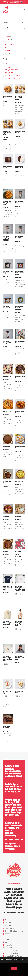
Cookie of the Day (7, 692)
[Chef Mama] (6, 9)
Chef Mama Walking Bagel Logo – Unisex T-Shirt (7, 658)
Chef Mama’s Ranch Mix (19, 237)
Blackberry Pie (7, 376)
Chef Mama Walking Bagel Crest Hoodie (7, 623)
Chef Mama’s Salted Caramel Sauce (19, 273)
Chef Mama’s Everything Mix (19, 202)
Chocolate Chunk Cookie (20, 132)
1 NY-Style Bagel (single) (7, 97)
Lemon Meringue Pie (20, 447)
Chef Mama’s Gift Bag (20, 342)
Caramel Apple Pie (19, 412)
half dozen (18, 892)
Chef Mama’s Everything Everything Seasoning (6, 239)
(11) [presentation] (8, 48)
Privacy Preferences (14, 964)
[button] (24, 9)
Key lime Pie (19, 481)
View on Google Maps (13, 774)
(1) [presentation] (11, 33)
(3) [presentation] (9, 54)
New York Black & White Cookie (20, 167)
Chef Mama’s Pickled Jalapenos (19, 308)
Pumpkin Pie (6, 446)
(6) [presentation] (10, 36)
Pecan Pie (5, 551)
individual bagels (13, 896)
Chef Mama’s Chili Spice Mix (7, 342)
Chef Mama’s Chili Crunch (6, 307)
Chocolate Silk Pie (7, 482)
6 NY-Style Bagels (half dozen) (18, 98)
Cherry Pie (6, 516)
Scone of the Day (19, 692)
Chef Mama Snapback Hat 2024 (19, 658)
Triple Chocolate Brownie (7, 167)
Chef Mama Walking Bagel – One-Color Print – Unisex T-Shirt (20, 588)
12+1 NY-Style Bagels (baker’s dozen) (7, 133)
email (12, 848)
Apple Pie (18, 516)
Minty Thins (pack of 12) (6, 727)
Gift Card (18, 551)
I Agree (14, 968)
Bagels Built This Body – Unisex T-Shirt (8, 587)
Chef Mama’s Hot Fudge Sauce (8, 272)
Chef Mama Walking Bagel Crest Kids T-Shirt (19, 623)
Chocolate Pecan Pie (20, 377)
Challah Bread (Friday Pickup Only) (7, 203)
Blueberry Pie (7, 411)
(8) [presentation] (19, 45)
